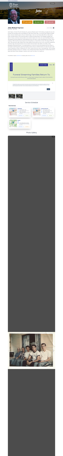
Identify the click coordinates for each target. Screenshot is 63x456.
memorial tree (19, 55)
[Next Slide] (53, 350)
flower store (33, 55)
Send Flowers (27, 126)
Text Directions (20, 115)
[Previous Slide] (10, 350)
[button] (13, 111)
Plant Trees (27, 115)
